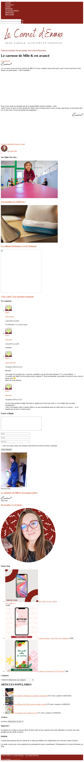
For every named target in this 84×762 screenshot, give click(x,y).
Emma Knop (8, 339)
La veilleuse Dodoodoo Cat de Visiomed (18, 246)
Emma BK (13, 151)
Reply (7, 312)
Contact (8, 6)
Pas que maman (21, 50)
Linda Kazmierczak (10, 362)
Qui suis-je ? (9, 5)
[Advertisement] (42, 88)
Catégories (4, 680)
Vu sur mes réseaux (12, 10)
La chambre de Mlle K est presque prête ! (19, 493)
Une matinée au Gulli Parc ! (13, 202)
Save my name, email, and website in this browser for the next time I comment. (30, 446)
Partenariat (9, 8)
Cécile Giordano (9, 316)
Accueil (8, 3)
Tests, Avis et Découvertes (37, 50)
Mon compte (9, 14)
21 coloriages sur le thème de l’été (25, 713)
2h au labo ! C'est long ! (11, 505)
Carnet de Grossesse (8, 50)
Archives (4, 721)
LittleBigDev (16, 759)
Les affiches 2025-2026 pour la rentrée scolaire (30, 704)
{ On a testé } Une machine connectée (17, 296)
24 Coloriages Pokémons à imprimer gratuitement (31, 696)
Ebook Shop (9, 12)
